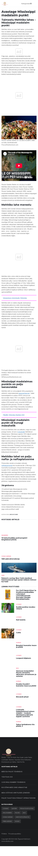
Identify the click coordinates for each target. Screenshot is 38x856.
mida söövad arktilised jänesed (15, 793)
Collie (18, 633)
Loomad (18, 604)
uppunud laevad (24, 393)
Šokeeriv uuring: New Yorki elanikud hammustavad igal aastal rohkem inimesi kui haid (18, 580)
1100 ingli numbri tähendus (13, 782)
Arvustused (14, 514)
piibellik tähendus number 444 (13, 415)
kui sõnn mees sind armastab (14, 787)
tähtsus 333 (7, 777)
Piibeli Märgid (7, 821)
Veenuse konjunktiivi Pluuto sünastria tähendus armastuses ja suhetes (26, 673)
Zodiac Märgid (6, 556)
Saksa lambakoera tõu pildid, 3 (25, 725)
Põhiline (4, 834)
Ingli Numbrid (7, 812)
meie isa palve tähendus (11, 772)
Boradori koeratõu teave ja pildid (26, 646)
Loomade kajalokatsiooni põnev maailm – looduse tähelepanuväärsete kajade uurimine (25, 713)
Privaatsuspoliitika (26, 808)
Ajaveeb (14, 808)
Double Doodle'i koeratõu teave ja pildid (26, 685)
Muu (17, 668)
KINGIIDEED (4, 535)
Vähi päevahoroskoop (10, 559)
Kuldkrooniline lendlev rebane (25, 608)
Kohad (17, 821)
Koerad (18, 642)
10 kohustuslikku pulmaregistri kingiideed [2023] (14, 539)
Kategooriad (25, 4)
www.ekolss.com (7, 841)
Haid (2, 575)
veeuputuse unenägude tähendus (15, 298)
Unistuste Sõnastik (22, 817)
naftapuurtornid (6, 465)
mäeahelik (21, 432)
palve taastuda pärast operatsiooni (18, 798)
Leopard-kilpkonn (23, 658)
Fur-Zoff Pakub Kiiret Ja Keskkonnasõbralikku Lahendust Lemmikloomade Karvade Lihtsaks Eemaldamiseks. (26, 595)
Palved (17, 812)
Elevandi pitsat (22, 697)
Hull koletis (20, 620)
